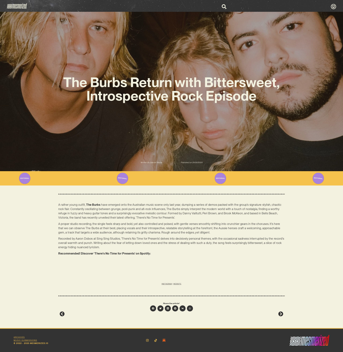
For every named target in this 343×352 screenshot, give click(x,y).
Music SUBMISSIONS (25, 340)
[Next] (227, 313)
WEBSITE (177, 284)
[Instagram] (147, 340)
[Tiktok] (155, 340)
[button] (153, 308)
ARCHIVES (19, 337)
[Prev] (115, 313)
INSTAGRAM (167, 284)
